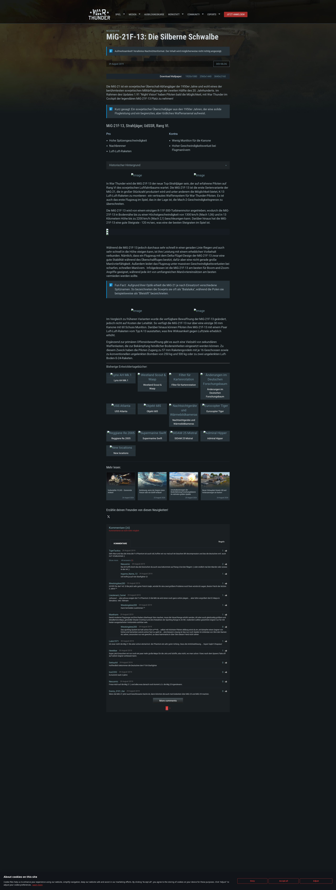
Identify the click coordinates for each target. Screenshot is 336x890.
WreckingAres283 (117, 583)
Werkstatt (174, 14)
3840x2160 (220, 76)
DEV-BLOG (221, 63)
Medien (132, 14)
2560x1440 (205, 76)
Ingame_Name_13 (129, 574)
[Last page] (199, 708)
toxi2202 (113, 672)
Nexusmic (125, 564)
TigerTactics (114, 550)
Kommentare (120, 543)
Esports (212, 14)
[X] (108, 516)
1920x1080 (191, 76)
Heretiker (113, 650)
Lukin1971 (114, 641)
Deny (252, 881)
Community (193, 14)
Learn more (37, 885)
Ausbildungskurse (154, 14)
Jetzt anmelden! (236, 14)
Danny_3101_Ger (117, 691)
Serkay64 (113, 662)
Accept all (283, 881)
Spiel (118, 14)
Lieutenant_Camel (117, 595)
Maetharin (113, 614)
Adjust (316, 881)
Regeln (221, 541)
